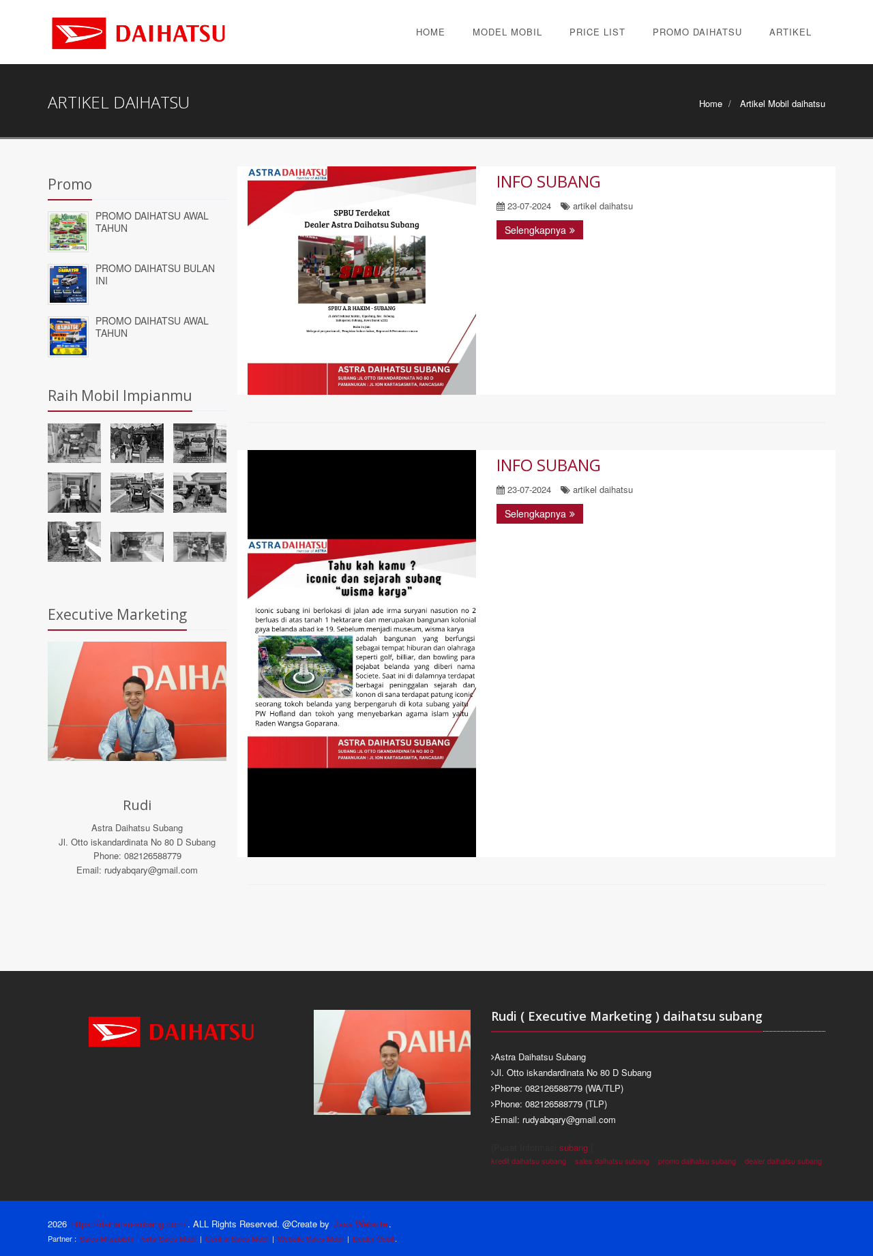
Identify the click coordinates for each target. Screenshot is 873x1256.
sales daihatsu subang (612, 1160)
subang (573, 1147)
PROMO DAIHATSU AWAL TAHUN (152, 222)
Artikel (790, 31)
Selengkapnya (535, 230)
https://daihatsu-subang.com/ (128, 1223)
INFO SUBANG (549, 181)
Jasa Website (360, 1223)
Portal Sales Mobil (167, 1238)
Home (430, 31)
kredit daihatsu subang (528, 1160)
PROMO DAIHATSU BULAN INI (155, 274)
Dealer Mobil (373, 1238)
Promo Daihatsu (697, 31)
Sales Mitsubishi (106, 1238)
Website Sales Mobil (311, 1238)
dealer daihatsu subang (783, 1160)
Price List (597, 31)
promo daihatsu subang (697, 1160)
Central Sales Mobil (237, 1238)
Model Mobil (507, 31)
